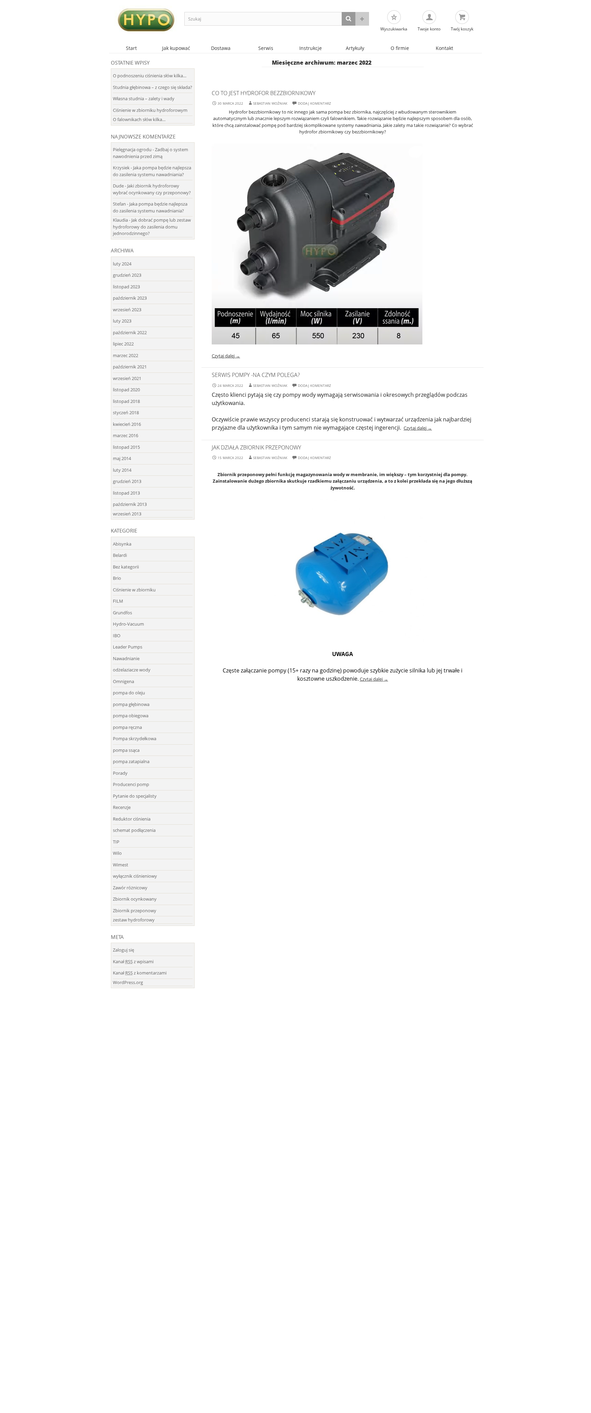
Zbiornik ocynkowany (135, 899)
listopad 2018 (126, 401)
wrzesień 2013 (127, 514)
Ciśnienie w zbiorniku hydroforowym (150, 110)
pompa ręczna (127, 727)
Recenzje (122, 807)
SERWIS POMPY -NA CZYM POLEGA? (256, 375)
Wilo (117, 853)
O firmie (400, 48)
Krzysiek (121, 168)
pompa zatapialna (131, 761)
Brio (117, 578)
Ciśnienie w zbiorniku (134, 590)
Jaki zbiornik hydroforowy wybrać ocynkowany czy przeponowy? (152, 189)
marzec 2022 (125, 355)
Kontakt (444, 48)
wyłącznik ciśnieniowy (135, 876)
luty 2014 (122, 470)
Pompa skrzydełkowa (134, 738)
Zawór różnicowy (130, 888)
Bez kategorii (126, 567)
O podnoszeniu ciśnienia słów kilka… (149, 76)
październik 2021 (130, 367)
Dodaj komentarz (314, 103)
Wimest (120, 865)
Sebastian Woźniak (270, 103)
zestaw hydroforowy (134, 920)
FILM (118, 601)
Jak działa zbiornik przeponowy (256, 447)
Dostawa (221, 48)
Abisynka (122, 544)
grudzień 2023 (127, 275)
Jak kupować (176, 48)
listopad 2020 (126, 390)
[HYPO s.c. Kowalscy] (145, 20)
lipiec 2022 (123, 344)
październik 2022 (130, 332)
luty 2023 (122, 321)
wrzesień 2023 (127, 309)
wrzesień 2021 (127, 378)
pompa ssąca (126, 750)
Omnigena (123, 681)
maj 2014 (122, 458)
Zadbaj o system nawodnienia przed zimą (150, 152)
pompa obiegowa (130, 715)
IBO (116, 635)
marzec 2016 (125, 435)
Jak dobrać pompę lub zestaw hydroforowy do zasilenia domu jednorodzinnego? (152, 226)
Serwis (265, 48)
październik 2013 (130, 504)
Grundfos (122, 613)
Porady (120, 773)
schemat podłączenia (134, 830)
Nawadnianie (126, 658)
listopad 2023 (126, 287)
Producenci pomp (131, 784)
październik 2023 (130, 298)
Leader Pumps (127, 647)
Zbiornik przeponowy (134, 910)
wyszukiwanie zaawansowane (362, 19)
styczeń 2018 (126, 412)
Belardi (120, 555)
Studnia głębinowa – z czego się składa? (152, 87)
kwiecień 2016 (127, 424)
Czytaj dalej (226, 356)
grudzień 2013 (127, 481)
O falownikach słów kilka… (139, 119)
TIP (116, 842)
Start (131, 48)
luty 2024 (122, 264)
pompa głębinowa (131, 704)
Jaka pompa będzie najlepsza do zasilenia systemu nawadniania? (152, 171)
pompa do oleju (129, 693)
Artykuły (355, 48)
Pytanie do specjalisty (135, 796)
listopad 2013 (126, 493)
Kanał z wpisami (133, 961)
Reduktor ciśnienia (131, 819)
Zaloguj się (123, 950)
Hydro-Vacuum (128, 624)
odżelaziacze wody (131, 670)
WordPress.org (128, 982)
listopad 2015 (126, 447)
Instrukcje (310, 48)
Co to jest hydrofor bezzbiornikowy (263, 93)
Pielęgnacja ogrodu (132, 149)
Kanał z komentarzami (140, 973)
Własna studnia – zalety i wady (143, 98)
